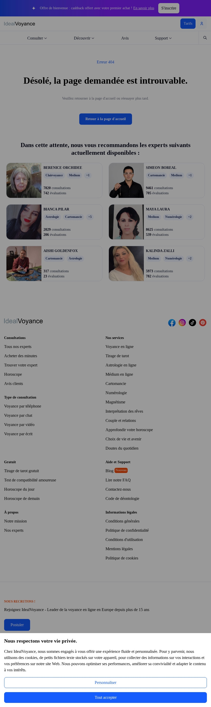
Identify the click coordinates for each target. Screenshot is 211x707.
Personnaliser (105, 682)
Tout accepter (105, 697)
